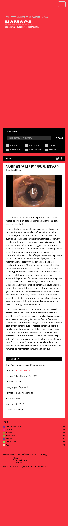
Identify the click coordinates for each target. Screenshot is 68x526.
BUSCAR (59, 138)
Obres (13, 145)
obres (13, 17)
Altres (53, 150)
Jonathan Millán (13, 170)
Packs (52, 145)
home (7, 17)
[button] (34, 427)
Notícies (15, 150)
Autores (34, 145)
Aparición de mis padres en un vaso (32, 17)
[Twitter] (57, 160)
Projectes (35, 150)
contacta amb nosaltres (34, 466)
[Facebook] (61, 160)
